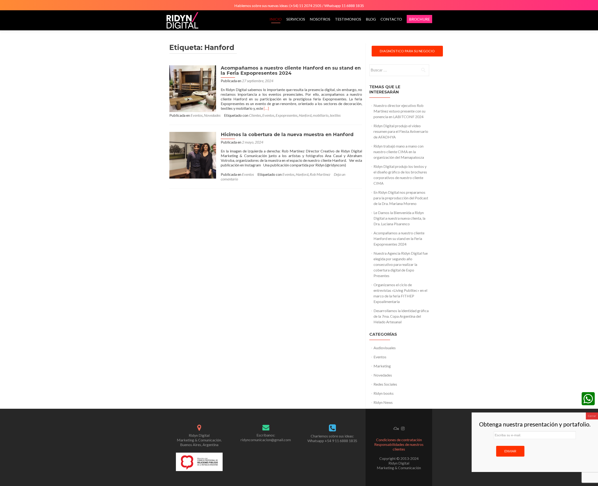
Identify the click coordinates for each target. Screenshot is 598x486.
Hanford (305, 115)
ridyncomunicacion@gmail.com (266, 439)
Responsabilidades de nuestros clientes (399, 446)
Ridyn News (383, 402)
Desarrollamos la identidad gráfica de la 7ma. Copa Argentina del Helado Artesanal (401, 316)
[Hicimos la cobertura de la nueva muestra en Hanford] (192, 154)
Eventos (197, 115)
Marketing (382, 366)
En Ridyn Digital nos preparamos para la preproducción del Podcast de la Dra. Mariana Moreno (401, 198)
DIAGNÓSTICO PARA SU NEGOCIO (407, 51)
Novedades (212, 115)
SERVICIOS (295, 19)
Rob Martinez (320, 174)
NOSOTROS (320, 19)
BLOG (371, 19)
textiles (335, 115)
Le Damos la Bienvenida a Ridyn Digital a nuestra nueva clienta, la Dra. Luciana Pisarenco (399, 218)
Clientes (255, 115)
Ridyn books (384, 393)
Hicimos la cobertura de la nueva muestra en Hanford (287, 134)
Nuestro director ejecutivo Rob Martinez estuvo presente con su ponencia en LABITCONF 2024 (399, 111)
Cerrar (592, 416)
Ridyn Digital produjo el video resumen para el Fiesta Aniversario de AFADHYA (401, 131)
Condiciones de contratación (399, 439)
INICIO (276, 19)
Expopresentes (286, 115)
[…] (266, 108)
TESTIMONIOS (348, 19)
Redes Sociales (385, 384)
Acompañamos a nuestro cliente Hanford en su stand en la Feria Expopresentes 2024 (291, 70)
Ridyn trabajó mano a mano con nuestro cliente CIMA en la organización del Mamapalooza (399, 151)
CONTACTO (391, 19)
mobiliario (320, 115)
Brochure (419, 19)
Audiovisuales (385, 347)
